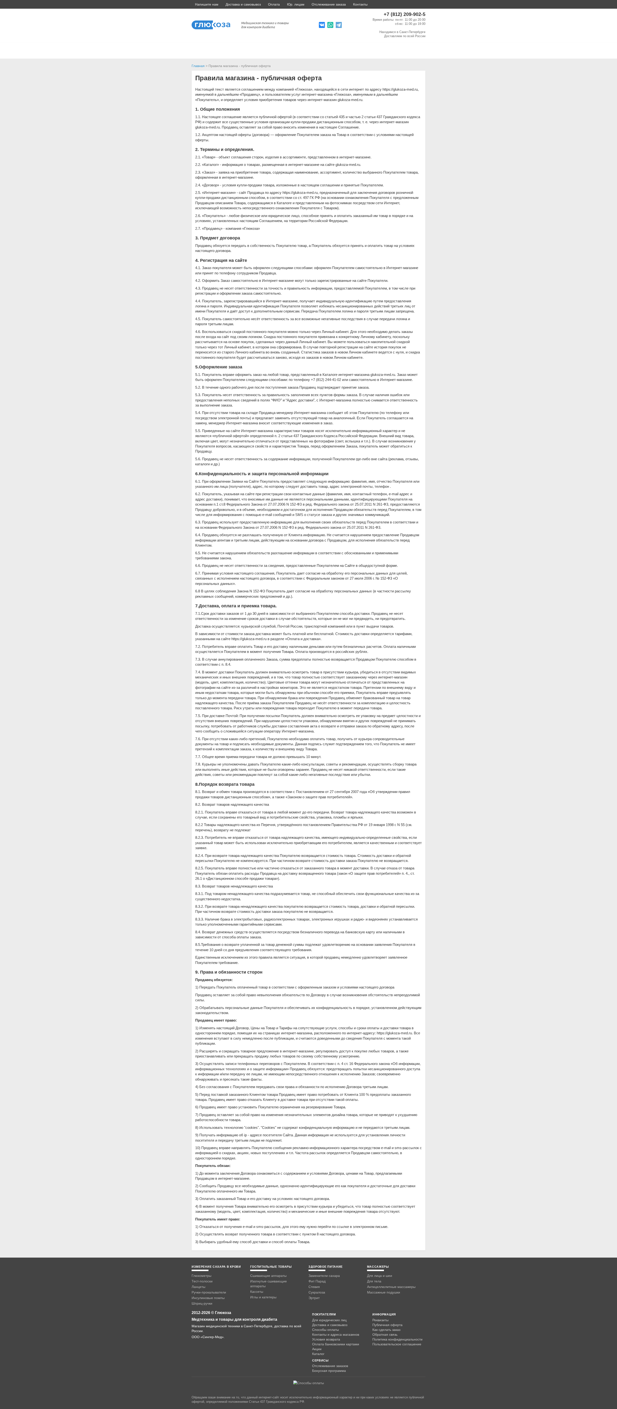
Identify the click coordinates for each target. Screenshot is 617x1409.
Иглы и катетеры (263, 1297)
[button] (205, 4)
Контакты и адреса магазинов (335, 1334)
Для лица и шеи (379, 1276)
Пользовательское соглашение (396, 1344)
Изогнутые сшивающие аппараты (268, 1283)
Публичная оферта (387, 1325)
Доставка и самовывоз (243, 4)
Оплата (274, 4)
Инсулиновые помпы (208, 1298)
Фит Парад (317, 1281)
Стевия (314, 1287)
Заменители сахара (324, 1276)
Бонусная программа (329, 1371)
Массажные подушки (383, 1292)
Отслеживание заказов (330, 1366)
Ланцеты (198, 1287)
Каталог (318, 1354)
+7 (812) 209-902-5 (404, 14)
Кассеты (256, 1292)
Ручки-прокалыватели (209, 1292)
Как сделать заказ (386, 1330)
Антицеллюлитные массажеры (391, 1287)
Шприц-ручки (202, 1303)
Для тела (374, 1281)
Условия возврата (326, 1339)
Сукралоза (316, 1292)
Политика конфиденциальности (397, 1339)
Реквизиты (380, 1320)
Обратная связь (384, 1334)
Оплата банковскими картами (335, 1344)
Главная (198, 66)
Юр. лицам (295, 4)
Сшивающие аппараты (268, 1276)
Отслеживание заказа (329, 4)
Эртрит (314, 1298)
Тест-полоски (202, 1281)
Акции (317, 1349)
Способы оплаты (325, 1330)
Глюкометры (201, 1276)
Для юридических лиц (329, 1320)
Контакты (360, 4)
